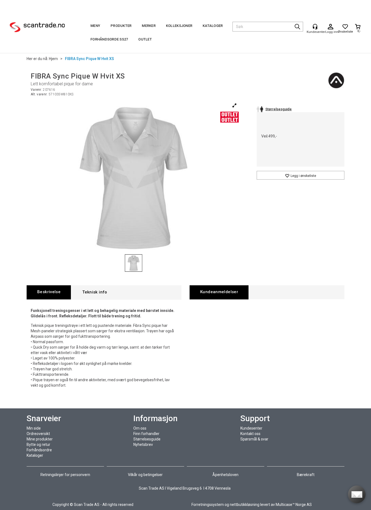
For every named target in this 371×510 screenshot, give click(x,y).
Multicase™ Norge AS (294, 504)
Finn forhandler (146, 433)
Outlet (145, 39)
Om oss (139, 428)
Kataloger (213, 26)
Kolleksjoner (179, 26)
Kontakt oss (250, 433)
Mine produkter (40, 439)
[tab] (49, 292)
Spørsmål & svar (254, 439)
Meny (95, 26)
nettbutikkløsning (244, 504)
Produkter (121, 26)
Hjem (53, 59)
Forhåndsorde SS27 (109, 39)
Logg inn (330, 27)
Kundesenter (251, 428)
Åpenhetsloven (225, 475)
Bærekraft (306, 475)
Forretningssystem (207, 504)
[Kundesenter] (315, 26)
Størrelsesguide (147, 439)
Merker (149, 26)
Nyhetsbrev (143, 444)
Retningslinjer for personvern (65, 475)
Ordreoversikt (38, 433)
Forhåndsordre (39, 450)
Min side (34, 428)
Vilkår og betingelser (145, 475)
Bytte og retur (38, 444)
